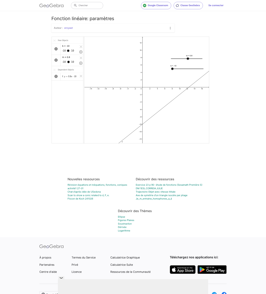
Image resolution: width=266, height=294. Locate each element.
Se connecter (216, 5)
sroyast (68, 27)
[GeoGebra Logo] (51, 5)
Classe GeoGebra (190, 5)
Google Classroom (158, 5)
